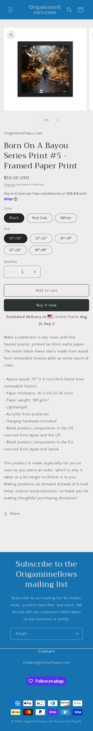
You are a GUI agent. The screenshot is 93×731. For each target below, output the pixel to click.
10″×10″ (15, 238)
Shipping (9, 184)
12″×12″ (41, 238)
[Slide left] (35, 120)
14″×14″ (66, 238)
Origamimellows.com (38, 721)
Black (14, 218)
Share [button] (15, 514)
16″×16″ (15, 250)
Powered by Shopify (68, 721)
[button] (10, 10)
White (65, 218)
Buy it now (46, 305)
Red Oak (39, 218)
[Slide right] (58, 120)
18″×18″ (41, 250)
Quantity (10, 261)
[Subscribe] (76, 634)
